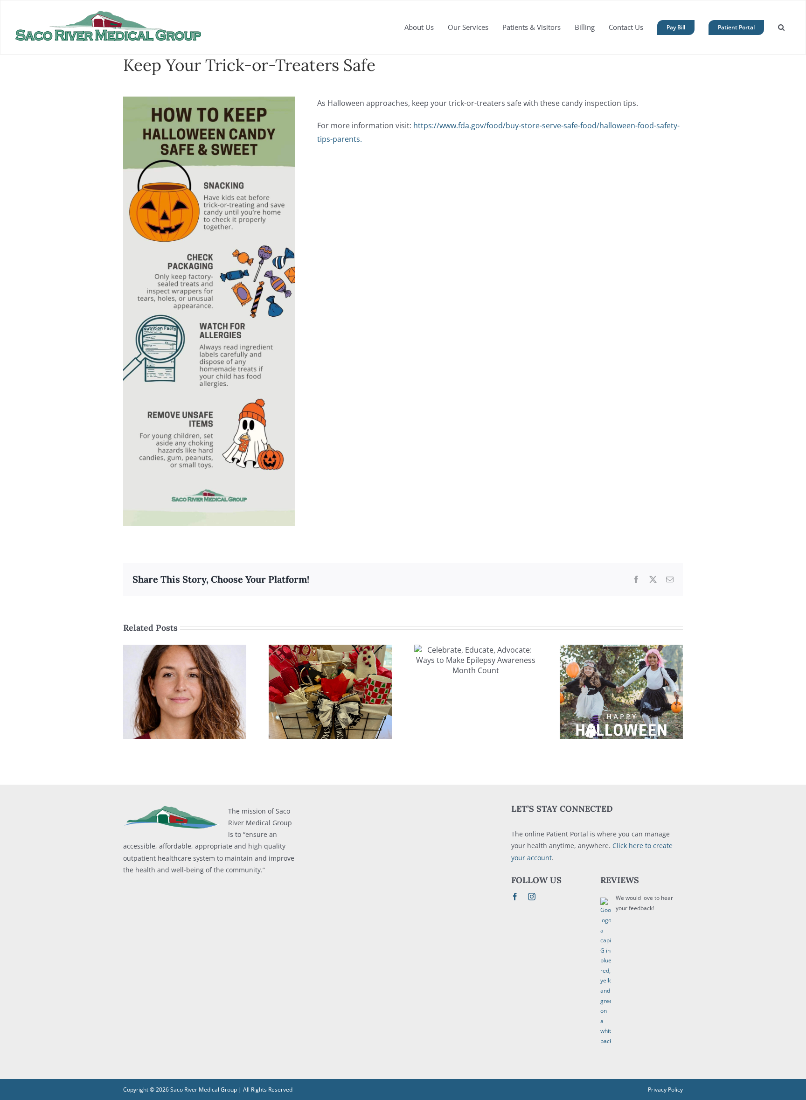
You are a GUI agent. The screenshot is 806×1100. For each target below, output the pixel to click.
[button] (781, 27)
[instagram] (531, 896)
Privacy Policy (665, 1089)
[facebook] (515, 896)
